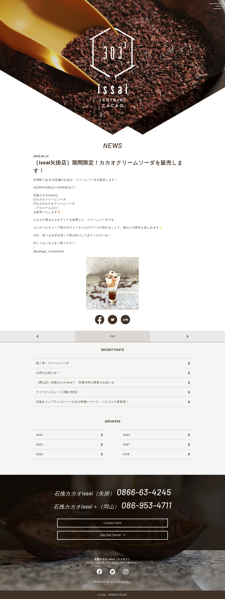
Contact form (112, 522)
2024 (39, 434)
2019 (126, 454)
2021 (126, 444)
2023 (126, 434)
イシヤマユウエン (120, 581)
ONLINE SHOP (110, 535)
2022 (39, 444)
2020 (39, 454)
